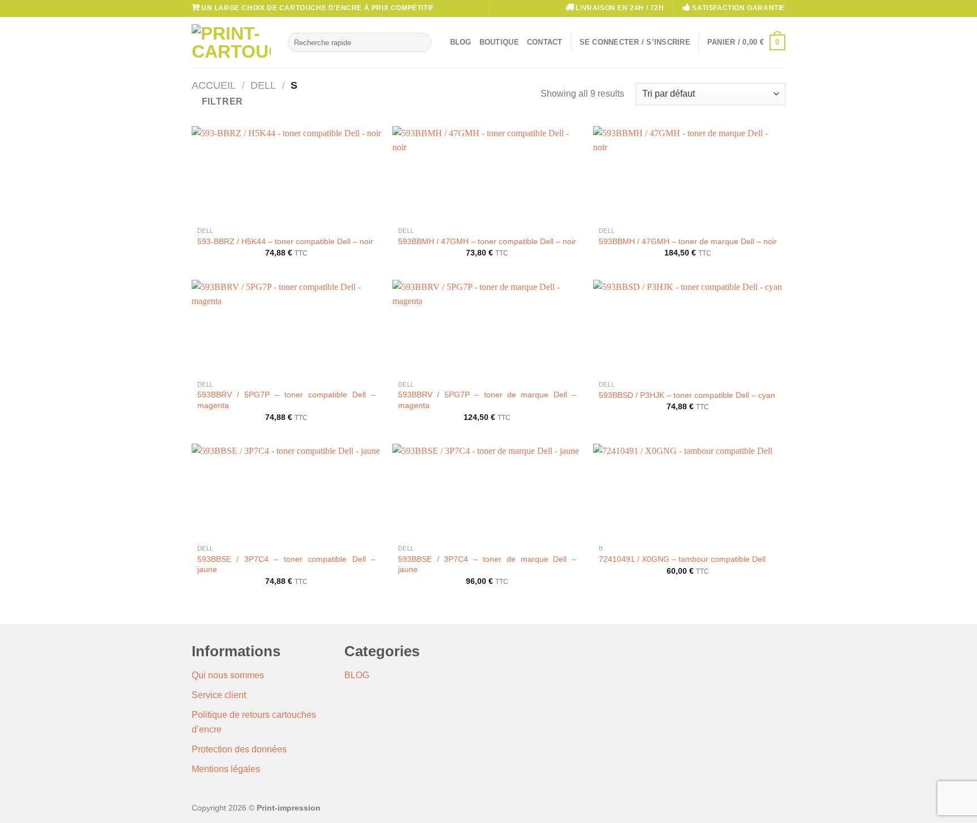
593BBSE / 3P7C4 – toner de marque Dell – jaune (487, 564)
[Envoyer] (420, 42)
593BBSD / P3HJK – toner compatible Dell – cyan (687, 395)
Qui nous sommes (228, 675)
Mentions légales (226, 769)
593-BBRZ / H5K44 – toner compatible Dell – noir (285, 241)
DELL (263, 85)
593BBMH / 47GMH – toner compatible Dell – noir (487, 241)
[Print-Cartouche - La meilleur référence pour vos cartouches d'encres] (231, 42)
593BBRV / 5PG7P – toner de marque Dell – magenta (487, 400)
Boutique (499, 42)
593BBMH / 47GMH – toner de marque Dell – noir (688, 241)
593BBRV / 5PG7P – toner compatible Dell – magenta (286, 400)
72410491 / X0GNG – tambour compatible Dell (682, 559)
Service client (219, 695)
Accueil (214, 85)
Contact (545, 42)
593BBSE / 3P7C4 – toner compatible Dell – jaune (286, 564)
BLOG (356, 675)
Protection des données (239, 749)
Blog (461, 42)
